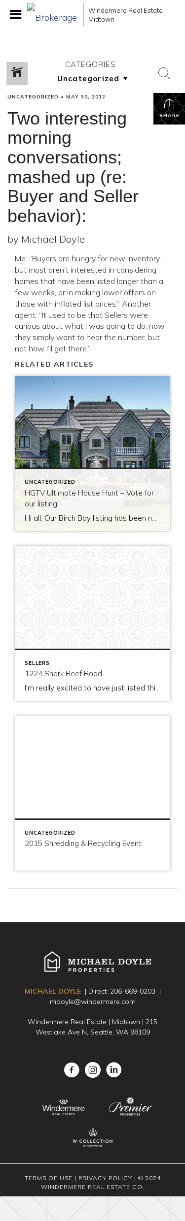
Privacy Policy (105, 1178)
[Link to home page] (52, 15)
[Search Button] (164, 73)
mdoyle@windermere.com (93, 1001)
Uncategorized (33, 97)
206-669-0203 (132, 991)
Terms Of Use (49, 1178)
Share (169, 115)
